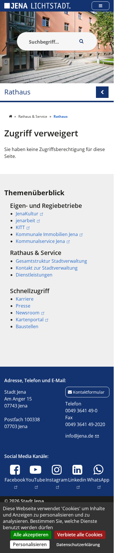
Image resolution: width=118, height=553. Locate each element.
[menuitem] (56, 223)
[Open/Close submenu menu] (102, 92)
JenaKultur (27, 213)
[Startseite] (11, 116)
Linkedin (77, 479)
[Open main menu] (100, 5)
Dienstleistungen (34, 275)
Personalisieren (30, 544)
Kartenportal (30, 319)
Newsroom (28, 313)
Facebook (15, 479)
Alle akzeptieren (30, 534)
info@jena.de (79, 436)
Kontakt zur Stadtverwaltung (47, 268)
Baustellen (27, 326)
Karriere (25, 299)
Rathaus (17, 92)
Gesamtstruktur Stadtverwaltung (51, 261)
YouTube (35, 479)
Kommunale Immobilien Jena (47, 234)
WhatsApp (98, 479)
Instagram (57, 479)
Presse (23, 306)
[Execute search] (81, 41)
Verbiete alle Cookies (80, 534)
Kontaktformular (89, 392)
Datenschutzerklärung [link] (78, 544)
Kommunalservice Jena (40, 241)
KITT (20, 227)
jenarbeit (25, 220)
